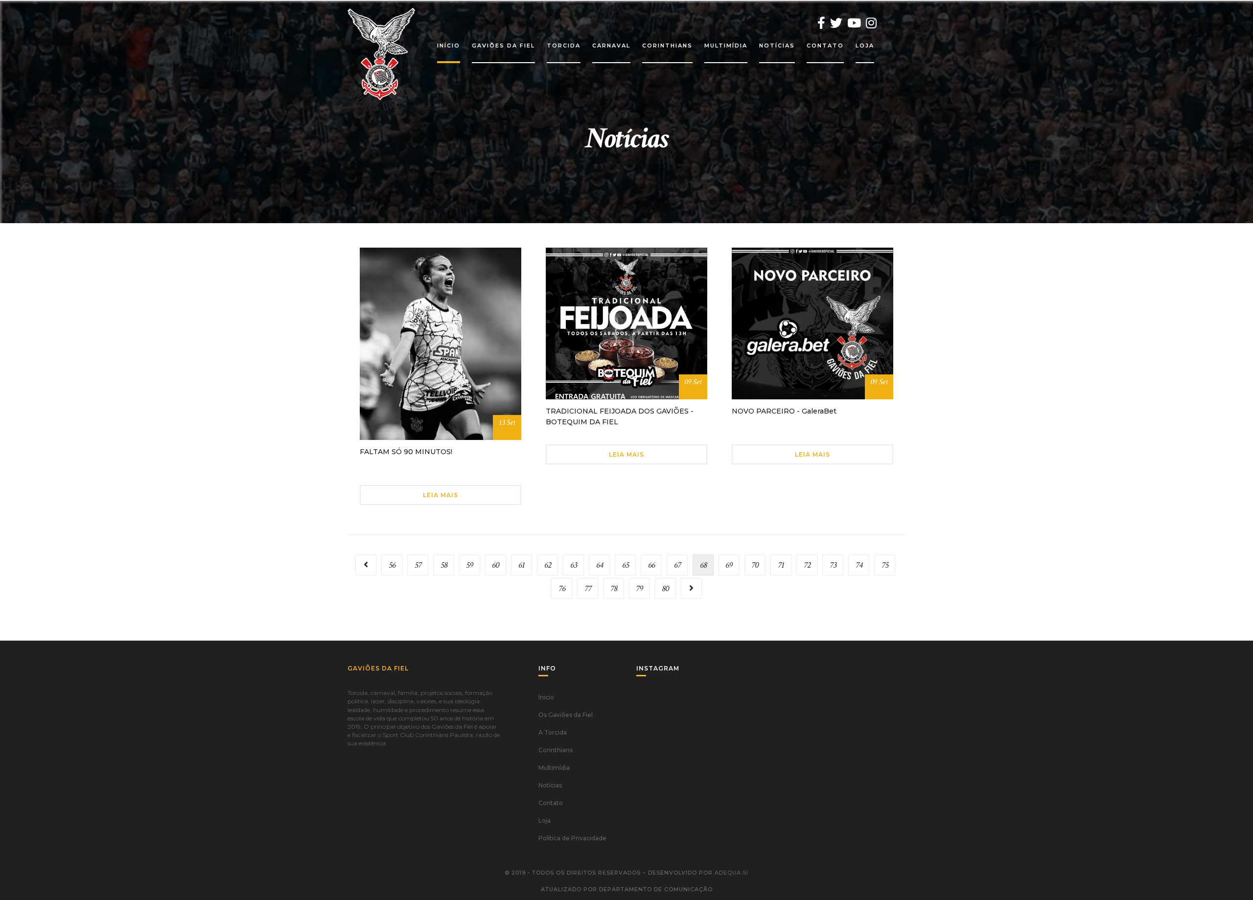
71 (781, 565)
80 (665, 588)
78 (613, 588)
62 (547, 565)
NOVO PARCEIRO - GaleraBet (784, 411)
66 (651, 565)
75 (885, 565)
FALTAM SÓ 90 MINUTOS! (406, 451)
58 (444, 565)
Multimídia (554, 767)
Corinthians (555, 750)
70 (755, 565)
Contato (550, 803)
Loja (544, 820)
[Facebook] (821, 23)
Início (448, 45)
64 (599, 565)
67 (677, 565)
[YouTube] (854, 23)
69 (729, 565)
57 (418, 565)
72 (807, 565)
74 (859, 565)
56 (392, 565)
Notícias (550, 785)
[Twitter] (836, 23)
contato (825, 45)
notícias (777, 45)
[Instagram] (871, 23)
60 (495, 565)
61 (521, 565)
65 (625, 565)
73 (833, 565)
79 (639, 588)
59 (469, 565)
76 (561, 588)
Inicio (546, 697)
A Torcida (552, 732)
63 (573, 565)
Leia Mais (440, 495)
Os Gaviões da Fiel (565, 714)
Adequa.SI (731, 872)
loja (865, 45)
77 (587, 588)
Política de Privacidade (572, 838)
